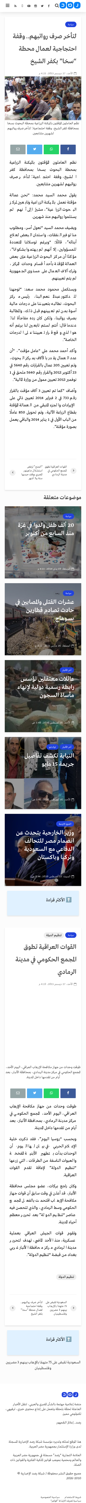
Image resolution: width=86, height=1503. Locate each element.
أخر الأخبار (66, 670)
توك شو (52, 747)
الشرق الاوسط (65, 824)
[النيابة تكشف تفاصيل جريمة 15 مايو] (43, 773)
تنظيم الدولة (54, 935)
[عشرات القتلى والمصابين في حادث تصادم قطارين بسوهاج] (43, 619)
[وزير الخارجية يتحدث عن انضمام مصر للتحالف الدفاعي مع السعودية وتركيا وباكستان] (43, 849)
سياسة (71, 24)
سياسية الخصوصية (50, 1497)
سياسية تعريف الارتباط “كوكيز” (66, 1501)
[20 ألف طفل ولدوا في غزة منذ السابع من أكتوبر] (43, 542)
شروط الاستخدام (72, 1497)
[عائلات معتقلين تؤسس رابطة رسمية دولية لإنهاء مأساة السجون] (43, 696)
